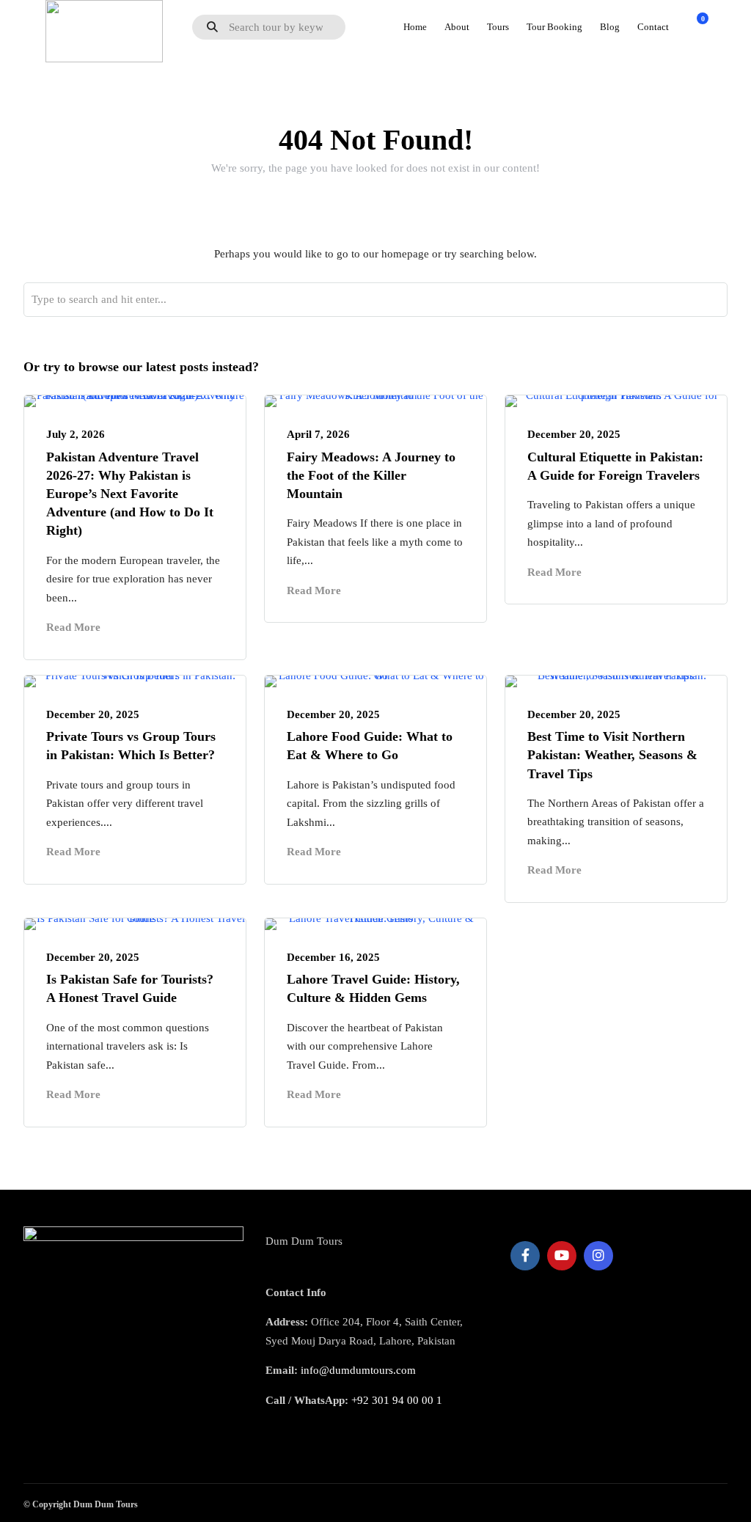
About (456, 26)
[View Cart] (695, 26)
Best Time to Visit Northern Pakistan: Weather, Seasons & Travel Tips (612, 754)
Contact (653, 26)
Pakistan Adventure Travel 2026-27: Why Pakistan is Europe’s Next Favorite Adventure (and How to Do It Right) (129, 494)
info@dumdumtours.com (358, 1370)
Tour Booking (554, 26)
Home (415, 26)
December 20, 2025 (573, 434)
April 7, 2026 (318, 434)
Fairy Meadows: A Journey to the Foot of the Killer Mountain (371, 475)
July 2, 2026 (75, 434)
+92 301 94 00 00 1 (396, 1400)
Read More (73, 627)
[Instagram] (598, 1255)
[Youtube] (561, 1255)
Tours (498, 26)
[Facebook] (525, 1255)
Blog (610, 26)
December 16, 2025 (333, 957)
